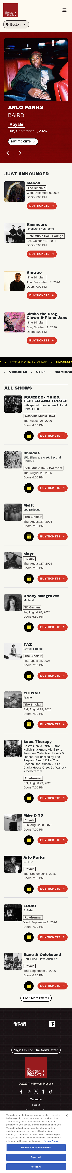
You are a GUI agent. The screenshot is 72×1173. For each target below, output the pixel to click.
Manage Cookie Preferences (36, 1147)
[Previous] (8, 152)
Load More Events (36, 998)
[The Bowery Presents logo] (10, 10)
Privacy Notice (51, 1141)
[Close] (66, 1115)
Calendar (36, 1099)
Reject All (36, 1157)
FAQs (36, 1105)
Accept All (36, 1167)
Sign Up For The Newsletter (36, 1050)
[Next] (19, 152)
